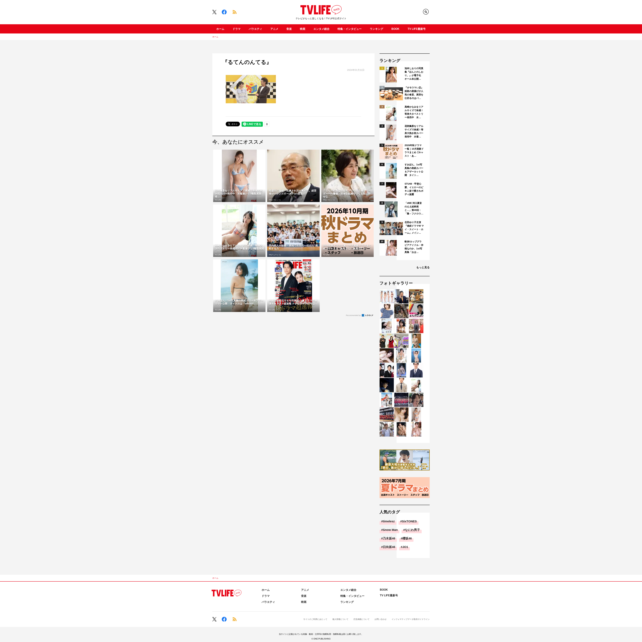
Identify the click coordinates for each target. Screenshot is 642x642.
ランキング (376, 28)
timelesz (389, 521)
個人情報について (340, 619)
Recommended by (353, 315)
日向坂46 (389, 547)
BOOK (395, 28)
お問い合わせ (380, 619)
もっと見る (423, 267)
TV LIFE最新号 (417, 28)
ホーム (220, 28)
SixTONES (409, 521)
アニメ (274, 28)
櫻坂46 (407, 538)
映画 (302, 28)
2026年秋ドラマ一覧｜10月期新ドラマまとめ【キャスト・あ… (414, 150)
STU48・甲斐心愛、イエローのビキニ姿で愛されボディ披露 (414, 189)
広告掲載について (361, 619)
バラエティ (255, 28)
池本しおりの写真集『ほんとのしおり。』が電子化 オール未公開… (414, 73)
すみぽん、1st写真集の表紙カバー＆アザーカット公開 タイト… (414, 169)
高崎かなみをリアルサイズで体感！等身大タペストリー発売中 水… (414, 112)
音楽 (289, 28)
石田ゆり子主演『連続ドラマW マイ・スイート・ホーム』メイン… (414, 227)
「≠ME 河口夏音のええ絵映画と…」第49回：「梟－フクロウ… (414, 208)
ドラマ (237, 28)
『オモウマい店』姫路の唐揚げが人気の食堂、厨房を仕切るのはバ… (414, 92)
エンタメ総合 (321, 28)
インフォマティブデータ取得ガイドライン (411, 619)
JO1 (405, 547)
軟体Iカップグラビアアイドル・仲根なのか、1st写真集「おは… (414, 246)
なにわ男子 (412, 530)
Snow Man (390, 530)
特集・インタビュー (350, 28)
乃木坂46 (389, 538)
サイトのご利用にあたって (315, 619)
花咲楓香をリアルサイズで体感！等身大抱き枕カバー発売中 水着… (414, 131)
